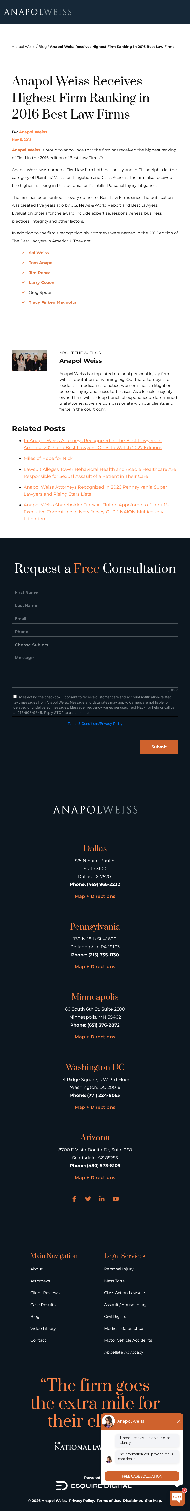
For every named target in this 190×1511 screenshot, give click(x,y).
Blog (42, 46)
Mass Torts (114, 1281)
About (36, 1269)
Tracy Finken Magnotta (53, 302)
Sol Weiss (39, 253)
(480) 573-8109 (103, 1165)
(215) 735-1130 (103, 954)
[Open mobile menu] (178, 12)
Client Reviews (45, 1292)
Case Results (43, 1304)
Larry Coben (41, 282)
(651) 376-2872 (103, 1025)
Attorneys (40, 1281)
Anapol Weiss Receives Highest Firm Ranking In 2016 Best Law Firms (112, 46)
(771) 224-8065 (103, 1095)
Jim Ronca (40, 272)
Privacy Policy (81, 1500)
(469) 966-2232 (103, 884)
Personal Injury (119, 1269)
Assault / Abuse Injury (125, 1304)
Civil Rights (115, 1316)
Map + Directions (95, 896)
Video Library (43, 1328)
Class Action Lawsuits (125, 1292)
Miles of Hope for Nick (48, 458)
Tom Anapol (41, 262)
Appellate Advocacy (123, 1352)
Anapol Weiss (23, 46)
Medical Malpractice (123, 1328)
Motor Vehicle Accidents (128, 1340)
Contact (38, 1340)
